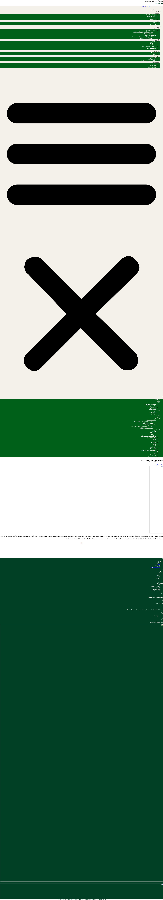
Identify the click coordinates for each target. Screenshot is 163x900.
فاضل (151, 44)
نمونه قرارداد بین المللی (146, 38)
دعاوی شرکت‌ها (151, 16)
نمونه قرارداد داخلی (147, 33)
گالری (154, 54)
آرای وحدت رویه (151, 48)
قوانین (154, 49)
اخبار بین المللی (152, 59)
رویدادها (156, 56)
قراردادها (156, 28)
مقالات (154, 41)
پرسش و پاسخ (152, 67)
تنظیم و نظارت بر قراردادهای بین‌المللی (142, 36)
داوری (157, 27)
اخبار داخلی (153, 57)
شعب (154, 63)
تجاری (157, 13)
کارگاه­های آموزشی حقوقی (148, 46)
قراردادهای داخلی (151, 30)
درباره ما (156, 51)
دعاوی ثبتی (153, 22)
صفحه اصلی (155, 10)
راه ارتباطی (155, 62)
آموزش (157, 40)
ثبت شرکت (153, 17)
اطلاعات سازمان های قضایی (148, 60)
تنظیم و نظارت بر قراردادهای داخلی (143, 32)
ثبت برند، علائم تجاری (150, 14)
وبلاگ (151, 43)
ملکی (157, 11)
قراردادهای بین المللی (150, 35)
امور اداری (153, 24)
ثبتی (157, 21)
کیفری (157, 25)
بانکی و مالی (152, 19)
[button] (81, 233)
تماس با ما (153, 65)
